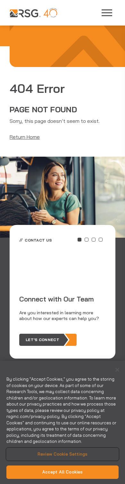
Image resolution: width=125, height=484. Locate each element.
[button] (79, 240)
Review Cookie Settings (63, 454)
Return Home (25, 137)
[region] (62, 422)
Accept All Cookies (62, 471)
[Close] (117, 370)
